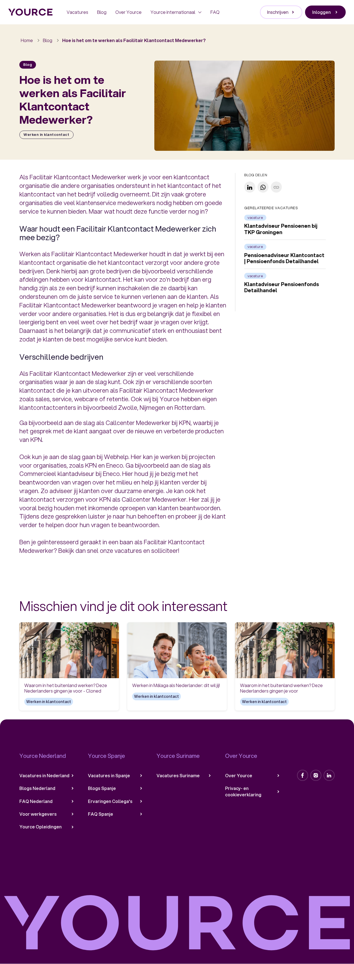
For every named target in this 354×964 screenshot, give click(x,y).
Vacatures (77, 12)
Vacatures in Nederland (44, 776)
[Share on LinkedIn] (249, 187)
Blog (101, 12)
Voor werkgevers (38, 814)
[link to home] (30, 12)
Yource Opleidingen (40, 827)
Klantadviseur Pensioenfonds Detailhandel (281, 287)
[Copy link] (276, 187)
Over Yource (128, 12)
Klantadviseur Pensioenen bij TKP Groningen (280, 229)
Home (27, 40)
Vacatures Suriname (178, 776)
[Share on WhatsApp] (263, 187)
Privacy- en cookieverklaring (243, 791)
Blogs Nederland (37, 788)
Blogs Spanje (102, 788)
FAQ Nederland (36, 801)
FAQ (215, 12)
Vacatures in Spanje (109, 776)
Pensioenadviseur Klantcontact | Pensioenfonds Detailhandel (284, 258)
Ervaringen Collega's (110, 801)
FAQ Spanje (100, 814)
